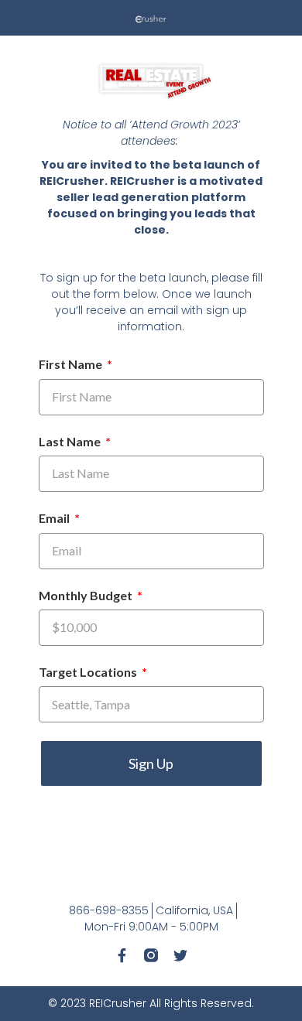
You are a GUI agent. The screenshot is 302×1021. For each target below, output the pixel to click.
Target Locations (89, 671)
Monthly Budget (87, 595)
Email (55, 517)
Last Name (71, 441)
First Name (72, 364)
